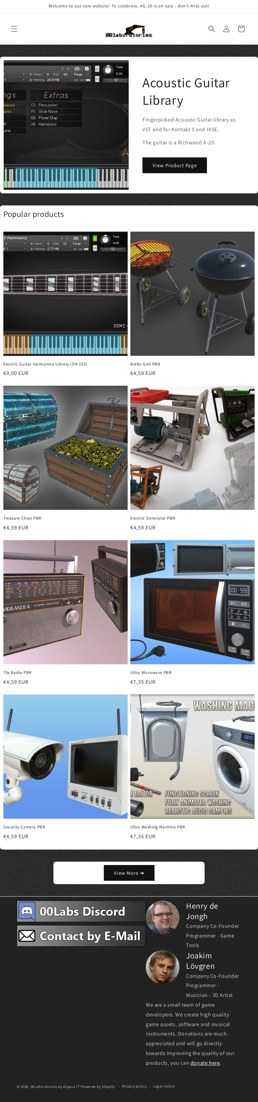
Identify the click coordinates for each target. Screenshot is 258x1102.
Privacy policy (134, 1086)
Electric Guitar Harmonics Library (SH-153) (45, 364)
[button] (14, 28)
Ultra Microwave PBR (150, 672)
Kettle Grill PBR (145, 364)
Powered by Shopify (98, 1086)
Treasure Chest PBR (22, 518)
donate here (205, 1062)
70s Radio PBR (17, 672)
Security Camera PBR (24, 827)
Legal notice (164, 1086)
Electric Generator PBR (152, 518)
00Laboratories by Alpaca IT (55, 1086)
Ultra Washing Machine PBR (157, 827)
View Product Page (175, 165)
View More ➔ (129, 873)
